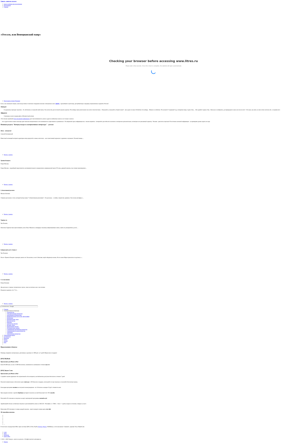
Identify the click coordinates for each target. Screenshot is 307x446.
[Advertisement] (49, 20)
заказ (5, 433)
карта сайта (7, 436)
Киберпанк (10, 318)
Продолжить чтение (9, 101)
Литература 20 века (12, 323)
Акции (6, 341)
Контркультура (11, 321)
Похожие (17, 101)
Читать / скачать (8, 154)
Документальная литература (14, 313)
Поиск (5, 339)
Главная (6, 309)
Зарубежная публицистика (14, 315)
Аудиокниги (7, 336)
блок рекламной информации (22, 118)
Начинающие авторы (13, 326)
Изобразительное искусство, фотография (18, 316)
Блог (5, 342)
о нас (5, 432)
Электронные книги (9, 335)
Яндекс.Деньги (42, 426)
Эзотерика (10, 332)
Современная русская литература (16, 331)
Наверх (6, 442)
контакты (6, 435)
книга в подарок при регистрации (13, 4)
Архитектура (10, 312)
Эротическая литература (13, 333)
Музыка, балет (11, 325)
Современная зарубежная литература (17, 329)
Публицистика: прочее (13, 328)
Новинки (6, 338)
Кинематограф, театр (13, 319)
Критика (9, 322)
